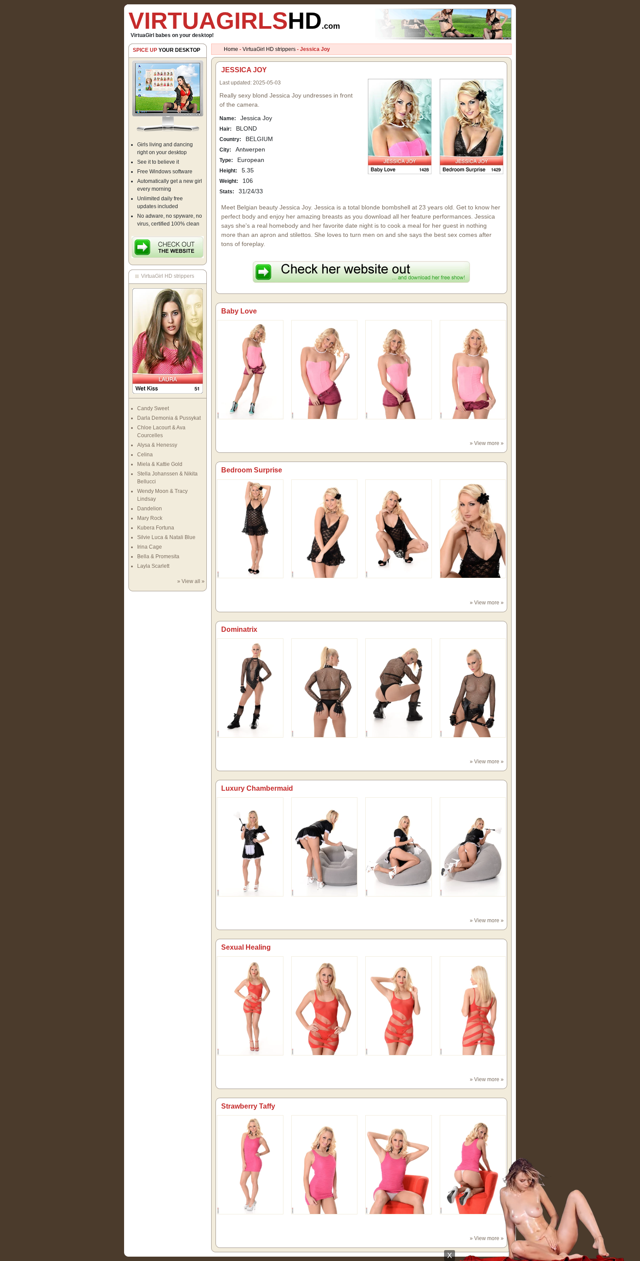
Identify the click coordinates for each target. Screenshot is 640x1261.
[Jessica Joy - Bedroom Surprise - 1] (324, 529)
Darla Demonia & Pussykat (169, 418)
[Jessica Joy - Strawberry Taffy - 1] (324, 1164)
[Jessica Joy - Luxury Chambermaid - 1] (324, 846)
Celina (145, 455)
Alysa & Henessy (157, 445)
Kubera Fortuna (155, 528)
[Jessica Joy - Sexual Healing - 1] (324, 1005)
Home (231, 49)
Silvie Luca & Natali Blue (166, 537)
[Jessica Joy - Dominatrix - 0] (250, 687)
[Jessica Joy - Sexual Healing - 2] (398, 1005)
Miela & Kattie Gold (159, 464)
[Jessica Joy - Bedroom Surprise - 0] (250, 529)
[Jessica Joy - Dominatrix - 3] (473, 687)
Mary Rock (149, 518)
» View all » (191, 581)
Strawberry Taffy (248, 1106)
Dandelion (149, 509)
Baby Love (239, 311)
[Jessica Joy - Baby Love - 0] (250, 369)
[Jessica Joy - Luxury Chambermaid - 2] (398, 846)
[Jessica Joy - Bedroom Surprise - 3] (473, 529)
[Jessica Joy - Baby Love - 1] (324, 369)
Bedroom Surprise (251, 470)
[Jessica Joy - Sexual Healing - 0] (250, 1005)
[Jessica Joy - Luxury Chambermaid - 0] (250, 846)
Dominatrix (239, 629)
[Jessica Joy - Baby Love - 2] (398, 369)
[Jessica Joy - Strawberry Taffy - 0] (250, 1164)
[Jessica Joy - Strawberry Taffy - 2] (398, 1164)
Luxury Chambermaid (257, 788)
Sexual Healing (246, 947)
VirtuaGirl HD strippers (269, 49)
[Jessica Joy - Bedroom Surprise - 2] (398, 529)
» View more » (487, 443)
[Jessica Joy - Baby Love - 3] (473, 369)
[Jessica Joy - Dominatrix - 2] (398, 687)
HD (234, 20)
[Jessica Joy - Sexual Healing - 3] (473, 1005)
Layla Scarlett (153, 566)
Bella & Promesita (158, 556)
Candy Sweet (153, 408)
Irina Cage (149, 547)
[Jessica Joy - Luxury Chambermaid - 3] (473, 846)
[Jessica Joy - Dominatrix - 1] (324, 687)
